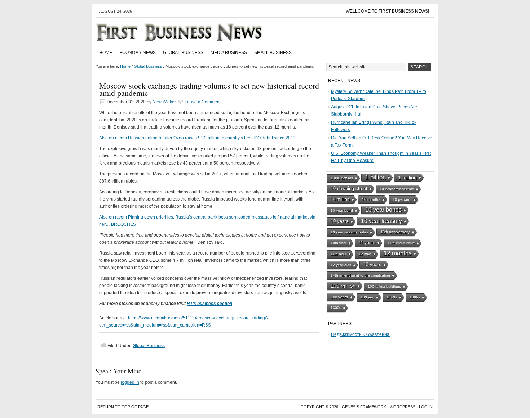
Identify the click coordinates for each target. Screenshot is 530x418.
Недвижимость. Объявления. (360, 334)
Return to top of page (123, 407)
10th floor (338, 243)
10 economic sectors (397, 189)
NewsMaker (164, 101)
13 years (372, 264)
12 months (398, 253)
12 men (365, 254)
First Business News (189, 32)
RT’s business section (209, 303)
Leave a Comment (203, 101)
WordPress (402, 407)
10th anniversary (395, 232)
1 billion (375, 177)
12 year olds (341, 265)
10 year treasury (381, 221)
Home (105, 52)
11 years (367, 242)
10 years (340, 221)
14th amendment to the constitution (360, 275)
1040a (392, 297)
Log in (426, 407)
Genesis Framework (364, 407)
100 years (339, 297)
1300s (336, 308)
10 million (340, 199)
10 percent (402, 199)
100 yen (367, 297)
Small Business (273, 52)
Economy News (137, 52)
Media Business (229, 52)
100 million (343, 286)
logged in (130, 382)
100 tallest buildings (384, 286)
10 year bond (342, 210)
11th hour (338, 254)
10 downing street (349, 188)
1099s (415, 297)
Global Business (183, 52)
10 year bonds (383, 210)
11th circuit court (401, 243)
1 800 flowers (342, 178)
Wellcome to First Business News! (387, 11)
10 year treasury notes (349, 232)
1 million (407, 177)
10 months (371, 199)
